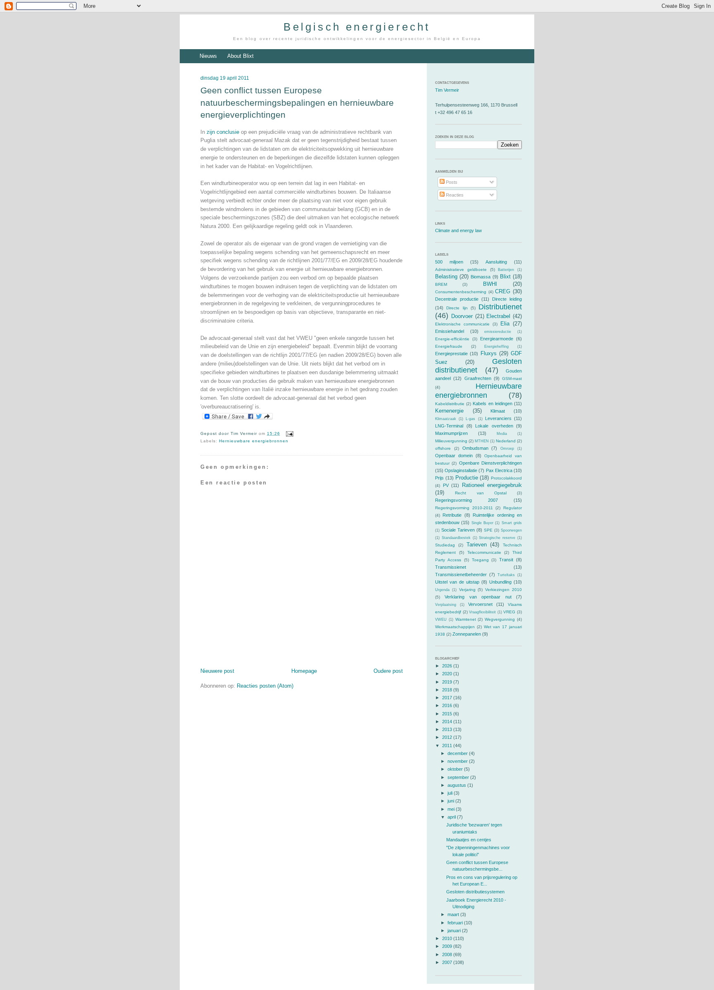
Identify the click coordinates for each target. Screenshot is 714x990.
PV (446, 485)
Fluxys (489, 353)
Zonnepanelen (466, 634)
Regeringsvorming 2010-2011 (464, 508)
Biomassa (480, 276)
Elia (504, 324)
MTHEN (482, 441)
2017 (447, 697)
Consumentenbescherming (460, 292)
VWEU (441, 619)
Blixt (505, 276)
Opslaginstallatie (461, 470)
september (458, 777)
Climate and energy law (458, 230)
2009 (447, 946)
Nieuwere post (217, 671)
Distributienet (500, 307)
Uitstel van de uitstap (457, 581)
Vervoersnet (480, 604)
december (458, 753)
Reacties (454, 194)
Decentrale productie (456, 299)
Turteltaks (506, 575)
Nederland (506, 441)
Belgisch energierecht (356, 27)
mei (451, 809)
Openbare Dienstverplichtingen (490, 463)
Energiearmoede (496, 338)
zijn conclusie (223, 132)
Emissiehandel (449, 331)
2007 (447, 962)
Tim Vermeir (447, 90)
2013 (447, 729)
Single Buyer (482, 523)
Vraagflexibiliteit (482, 612)
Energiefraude (448, 346)
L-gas (470, 419)
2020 (447, 673)
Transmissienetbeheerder (461, 574)
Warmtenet (465, 619)
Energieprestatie (451, 353)
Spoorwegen (511, 530)
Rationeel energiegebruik (492, 485)
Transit (506, 559)
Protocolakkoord (506, 478)
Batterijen (506, 270)
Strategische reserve (497, 538)
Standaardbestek (456, 538)
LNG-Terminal (449, 425)
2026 (447, 665)
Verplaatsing (445, 605)
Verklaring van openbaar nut (478, 596)
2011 (447, 745)
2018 (447, 689)
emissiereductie (497, 332)
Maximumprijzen (451, 433)
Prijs (439, 477)
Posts (451, 182)
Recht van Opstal (481, 493)
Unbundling (500, 581)
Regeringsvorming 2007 (466, 500)
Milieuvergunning (451, 441)
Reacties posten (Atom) (265, 686)
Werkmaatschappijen (455, 626)
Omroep (507, 448)
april (452, 816)
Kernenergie (449, 411)
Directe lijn (456, 308)
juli (450, 793)
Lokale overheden (494, 425)
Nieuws (208, 56)
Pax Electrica (499, 470)
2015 (447, 713)
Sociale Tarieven (458, 529)
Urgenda (442, 590)
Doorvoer (462, 316)
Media (502, 434)
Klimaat (497, 410)
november (458, 761)
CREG (502, 291)
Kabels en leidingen (492, 403)
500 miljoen (449, 261)
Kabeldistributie (449, 403)
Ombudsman (475, 448)
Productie (466, 478)
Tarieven (476, 544)
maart (453, 914)
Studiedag (445, 545)
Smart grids (512, 523)
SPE (488, 530)
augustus (457, 785)
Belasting (446, 276)
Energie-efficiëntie (452, 339)
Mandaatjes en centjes (468, 839)
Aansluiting (496, 261)
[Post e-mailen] (288, 433)
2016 (447, 705)
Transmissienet (450, 567)
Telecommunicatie (484, 552)
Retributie (452, 515)
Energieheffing (496, 346)
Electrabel (498, 316)
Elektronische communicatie (462, 324)
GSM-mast (512, 378)
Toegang (480, 560)
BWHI (490, 284)
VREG (509, 612)
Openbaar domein (454, 455)
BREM (441, 284)
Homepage (304, 671)
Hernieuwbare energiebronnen (253, 441)
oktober (455, 769)
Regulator (512, 508)
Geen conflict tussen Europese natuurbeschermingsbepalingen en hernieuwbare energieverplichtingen (297, 102)
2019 (447, 681)
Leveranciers (498, 418)
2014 (447, 721)
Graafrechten (477, 378)
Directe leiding (507, 299)
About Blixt (240, 56)
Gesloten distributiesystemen (475, 891)
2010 (447, 938)
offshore (443, 448)
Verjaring (467, 589)
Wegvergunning (500, 619)
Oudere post (388, 671)
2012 (447, 737)
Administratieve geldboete (461, 269)
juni (451, 800)
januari (454, 930)
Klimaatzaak (445, 419)
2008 (447, 954)
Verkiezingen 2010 (503, 589)
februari (455, 922)
